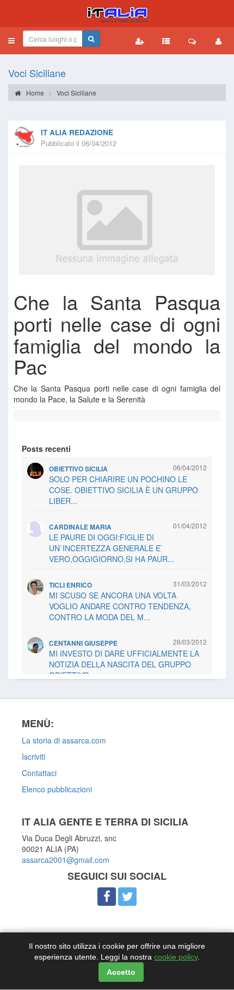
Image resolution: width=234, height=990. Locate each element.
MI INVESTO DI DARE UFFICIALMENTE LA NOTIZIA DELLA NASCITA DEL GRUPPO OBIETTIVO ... (124, 664)
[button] (11, 40)
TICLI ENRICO (70, 585)
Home (34, 92)
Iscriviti (33, 756)
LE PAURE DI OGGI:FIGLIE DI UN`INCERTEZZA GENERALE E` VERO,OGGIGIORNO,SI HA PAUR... (111, 548)
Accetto (121, 972)
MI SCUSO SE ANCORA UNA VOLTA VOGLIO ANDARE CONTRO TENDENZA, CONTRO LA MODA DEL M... (120, 606)
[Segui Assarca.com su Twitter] (127, 896)
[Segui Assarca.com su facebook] (106, 896)
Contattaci (39, 772)
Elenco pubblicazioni (57, 789)
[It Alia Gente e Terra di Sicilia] (117, 13)
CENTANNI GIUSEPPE (83, 643)
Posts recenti (46, 448)
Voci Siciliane (37, 73)
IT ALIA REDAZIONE (77, 132)
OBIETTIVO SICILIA (78, 469)
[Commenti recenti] (192, 40)
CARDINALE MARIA (80, 527)
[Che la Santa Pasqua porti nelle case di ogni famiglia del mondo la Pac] (117, 220)
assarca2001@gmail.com (65, 859)
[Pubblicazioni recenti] (166, 40)
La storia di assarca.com (64, 740)
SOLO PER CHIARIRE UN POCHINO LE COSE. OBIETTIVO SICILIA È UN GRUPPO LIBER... (123, 490)
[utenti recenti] (140, 40)
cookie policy (176, 957)
